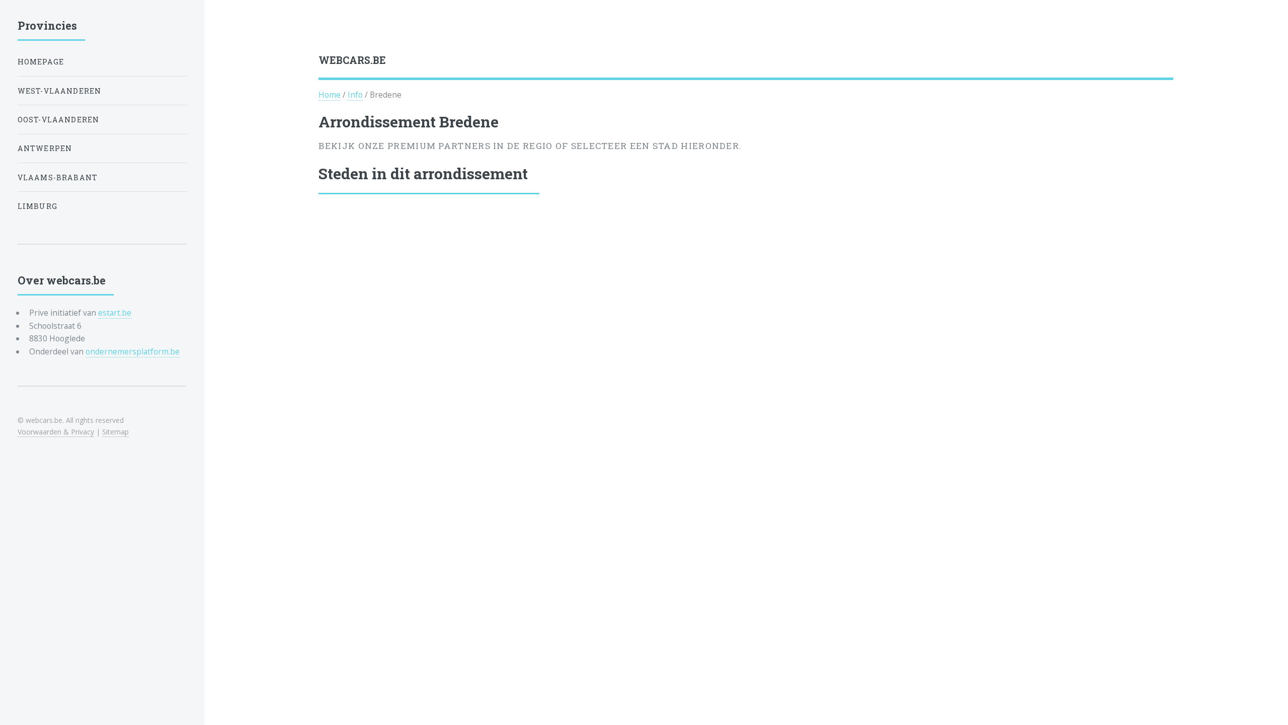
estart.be (114, 312)
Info (355, 94)
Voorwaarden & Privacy (56, 432)
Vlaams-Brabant (58, 177)
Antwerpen (45, 148)
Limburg (37, 206)
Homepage (41, 61)
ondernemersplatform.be (133, 351)
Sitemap (115, 432)
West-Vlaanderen (60, 91)
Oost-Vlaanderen (59, 119)
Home (329, 94)
